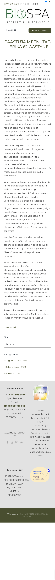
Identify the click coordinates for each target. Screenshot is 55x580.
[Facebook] (7, 442)
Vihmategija (12, 514)
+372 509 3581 (11, 4)
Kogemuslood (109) (16, 360)
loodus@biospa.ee (14, 405)
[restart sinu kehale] (27, 8)
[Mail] (16, 442)
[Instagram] (12, 442)
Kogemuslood (10, 327)
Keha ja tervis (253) (15, 367)
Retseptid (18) (12, 373)
